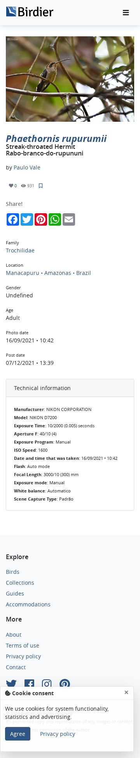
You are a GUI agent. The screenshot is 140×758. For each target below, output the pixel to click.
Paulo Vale (27, 167)
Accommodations (28, 604)
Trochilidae (20, 250)
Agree (17, 733)
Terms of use (22, 645)
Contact (16, 667)
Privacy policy (23, 656)
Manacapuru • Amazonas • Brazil (48, 272)
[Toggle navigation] (126, 12)
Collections (20, 582)
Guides (15, 593)
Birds (12, 571)
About (13, 634)
